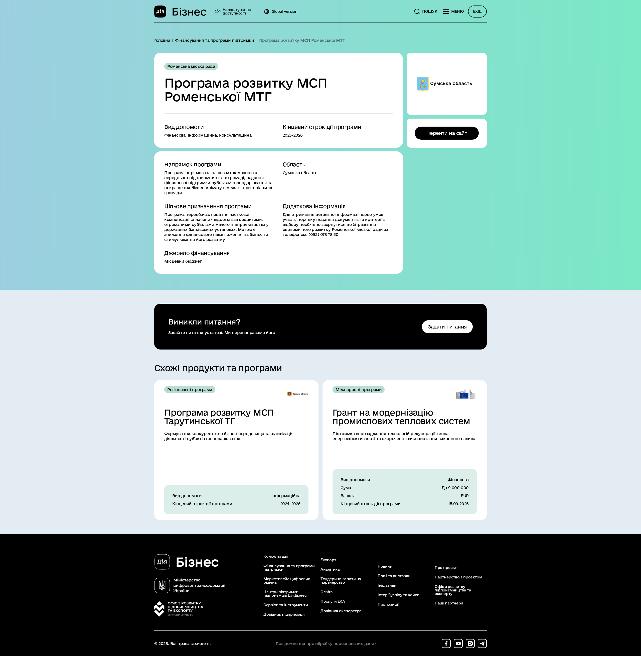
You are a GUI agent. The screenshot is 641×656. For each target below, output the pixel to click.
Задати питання (447, 327)
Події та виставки (394, 576)
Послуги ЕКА (332, 601)
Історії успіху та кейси (398, 595)
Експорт (328, 560)
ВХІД (477, 11)
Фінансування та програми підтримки (288, 567)
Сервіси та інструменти (285, 605)
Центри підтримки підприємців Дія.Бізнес (284, 593)
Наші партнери (449, 603)
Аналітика (330, 569)
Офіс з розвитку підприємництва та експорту (453, 590)
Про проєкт (446, 567)
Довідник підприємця (283, 614)
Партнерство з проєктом (458, 577)
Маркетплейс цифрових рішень (286, 580)
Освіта (326, 592)
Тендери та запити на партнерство (340, 580)
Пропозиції (388, 604)
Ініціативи (387, 585)
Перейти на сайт (446, 133)
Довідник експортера (340, 611)
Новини (385, 566)
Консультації (275, 556)
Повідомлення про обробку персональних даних (326, 643)
